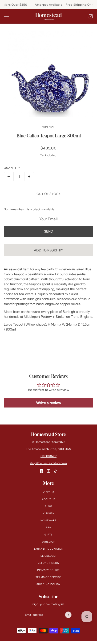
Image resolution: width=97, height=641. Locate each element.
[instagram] (48, 471)
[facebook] (41, 471)
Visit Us (48, 492)
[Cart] (90, 16)
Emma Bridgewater (48, 548)
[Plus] (29, 176)
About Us (48, 499)
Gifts (48, 534)
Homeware (48, 520)
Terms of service (48, 577)
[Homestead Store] (48, 16)
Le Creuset (48, 555)
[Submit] (68, 614)
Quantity (12, 168)
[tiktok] (55, 471)
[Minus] (9, 176)
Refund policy (49, 563)
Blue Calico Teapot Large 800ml (48, 135)
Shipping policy (48, 584)
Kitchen (48, 513)
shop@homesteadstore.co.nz (48, 463)
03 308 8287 (48, 456)
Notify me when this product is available (29, 209)
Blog (48, 506)
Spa (48, 527)
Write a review (48, 402)
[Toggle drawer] (6, 16)
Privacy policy (48, 570)
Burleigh (48, 127)
